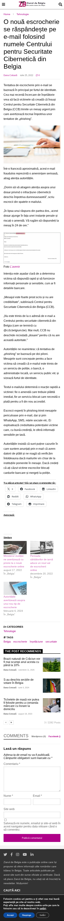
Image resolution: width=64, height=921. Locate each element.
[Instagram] (17, 855)
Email (37, 795)
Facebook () (54, 736)
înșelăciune (36, 641)
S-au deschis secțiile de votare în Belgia (19, 681)
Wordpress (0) (38, 736)
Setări (43, 915)
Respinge (26, 915)
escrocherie (20, 641)
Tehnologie (10, 631)
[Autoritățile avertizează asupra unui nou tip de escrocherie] (15, 588)
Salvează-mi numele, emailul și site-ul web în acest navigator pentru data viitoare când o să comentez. (32, 826)
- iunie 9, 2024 (23, 687)
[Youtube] (25, 855)
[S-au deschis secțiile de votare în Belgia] (51, 686)
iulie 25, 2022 (26, 75)
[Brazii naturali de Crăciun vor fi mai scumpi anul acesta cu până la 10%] (51, 665)
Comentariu (12, 763)
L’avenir (15, 266)
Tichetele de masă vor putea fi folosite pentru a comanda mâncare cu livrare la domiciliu (21, 704)
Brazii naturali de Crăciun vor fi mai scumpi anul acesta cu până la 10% (22, 662)
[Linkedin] (32, 855)
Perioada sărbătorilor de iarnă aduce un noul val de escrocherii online (41, 562)
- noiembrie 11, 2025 (25, 670)
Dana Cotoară (10, 75)
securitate (51, 641)
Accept (10, 915)
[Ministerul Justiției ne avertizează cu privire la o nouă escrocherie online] (15, 547)
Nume (8, 795)
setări (43, 908)
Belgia (7, 641)
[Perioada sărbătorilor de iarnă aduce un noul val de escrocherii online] (41, 547)
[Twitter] (5, 855)
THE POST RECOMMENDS (23, 651)
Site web (9, 809)
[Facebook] (11, 855)
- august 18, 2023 (24, 714)
